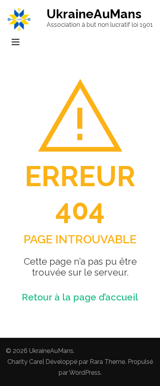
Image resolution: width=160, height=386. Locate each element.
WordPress (85, 372)
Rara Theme (107, 361)
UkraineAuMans (94, 14)
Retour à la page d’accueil (80, 297)
